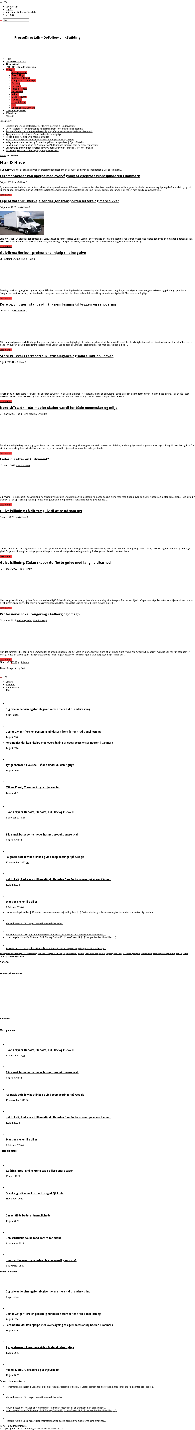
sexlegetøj (16, 956)
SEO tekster (11, 113)
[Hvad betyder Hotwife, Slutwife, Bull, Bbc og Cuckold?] (13, 806)
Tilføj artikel (12, 64)
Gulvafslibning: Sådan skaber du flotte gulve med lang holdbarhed (55, 563)
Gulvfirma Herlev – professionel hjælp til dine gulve (43, 253)
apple (22, 956)
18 (20, 840)
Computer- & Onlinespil (23, 80)
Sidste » (25, 662)
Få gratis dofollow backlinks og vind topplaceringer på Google (45, 856)
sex (64, 954)
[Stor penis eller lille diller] (13, 896)
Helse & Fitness (19, 88)
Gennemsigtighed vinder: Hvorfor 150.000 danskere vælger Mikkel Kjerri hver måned (49, 147)
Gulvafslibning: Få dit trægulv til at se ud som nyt (41, 511)
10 (27, 862)
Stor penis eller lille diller (21, 901)
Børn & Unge (18, 75)
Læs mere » (6, 195)
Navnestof (16, 99)
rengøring (109, 954)
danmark (81, 954)
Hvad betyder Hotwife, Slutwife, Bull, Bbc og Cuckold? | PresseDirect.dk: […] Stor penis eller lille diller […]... (61, 937)
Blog (135, 954)
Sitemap (10, 14)
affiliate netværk (146, 954)
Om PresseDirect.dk (16, 61)
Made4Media (20, 1426)
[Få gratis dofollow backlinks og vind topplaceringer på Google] (13, 851)
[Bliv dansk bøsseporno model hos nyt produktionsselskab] (13, 829)
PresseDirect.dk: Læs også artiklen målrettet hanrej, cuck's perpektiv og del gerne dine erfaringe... (56, 948)
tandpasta (156, 954)
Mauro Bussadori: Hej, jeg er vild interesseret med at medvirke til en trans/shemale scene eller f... (56, 934)
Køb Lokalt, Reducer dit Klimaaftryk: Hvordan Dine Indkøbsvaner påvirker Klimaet (58, 879)
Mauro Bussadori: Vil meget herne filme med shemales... (34, 923)
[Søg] (1, 2)
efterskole (73, 954)
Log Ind (9, 9)
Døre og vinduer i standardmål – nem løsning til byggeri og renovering (58, 304)
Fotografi (16, 86)
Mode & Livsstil (19, 97)
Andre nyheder (19, 72)
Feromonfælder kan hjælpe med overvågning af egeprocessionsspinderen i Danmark (49, 131)
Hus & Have (17, 91)
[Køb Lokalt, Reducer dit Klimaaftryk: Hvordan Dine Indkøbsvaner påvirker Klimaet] (13, 873)
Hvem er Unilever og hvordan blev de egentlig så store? (41, 1260)
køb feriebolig (128, 954)
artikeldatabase (56, 954)
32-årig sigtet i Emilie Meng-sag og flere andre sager (39, 1170)
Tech (13, 105)
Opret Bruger (13, 6)
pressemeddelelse (91, 954)
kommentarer (13, 687)
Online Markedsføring (29, 954)
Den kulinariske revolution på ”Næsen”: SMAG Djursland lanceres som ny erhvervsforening (52, 145)
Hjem (8, 59)
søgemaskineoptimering (12, 954)
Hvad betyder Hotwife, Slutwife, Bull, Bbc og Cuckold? (40, 812)
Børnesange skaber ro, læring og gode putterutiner (32, 150)
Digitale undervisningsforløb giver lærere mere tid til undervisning (41, 126)
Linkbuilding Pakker (16, 110)
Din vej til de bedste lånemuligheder (29, 1215)
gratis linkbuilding (44, 954)
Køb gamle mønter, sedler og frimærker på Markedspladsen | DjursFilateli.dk (46, 142)
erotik (68, 954)
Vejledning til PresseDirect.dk (21, 12)
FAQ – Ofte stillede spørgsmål (21, 67)
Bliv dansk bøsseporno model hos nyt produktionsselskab (42, 834)
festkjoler (179, 954)
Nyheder (10, 69)
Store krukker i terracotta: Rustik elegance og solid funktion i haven (56, 356)
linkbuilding (117, 954)
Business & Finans (20, 78)
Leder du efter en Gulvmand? (24, 459)
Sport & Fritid (18, 102)
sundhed (101, 954)
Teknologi (171, 954)
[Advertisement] (85, 48)
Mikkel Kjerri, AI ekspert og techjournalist (27, 137)
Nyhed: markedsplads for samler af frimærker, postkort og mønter (40, 139)
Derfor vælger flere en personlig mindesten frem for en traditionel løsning (44, 128)
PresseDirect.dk (56, 1428)
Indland (15, 94)
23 (23, 817)
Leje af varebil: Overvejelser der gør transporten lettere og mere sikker (59, 201)
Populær (10, 684)
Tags (8, 690)
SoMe (10, 956)
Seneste (9, 682)
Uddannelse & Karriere (23, 107)
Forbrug (15, 83)
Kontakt (10, 116)
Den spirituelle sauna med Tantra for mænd (34, 1238)
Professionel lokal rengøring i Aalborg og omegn (40, 614)
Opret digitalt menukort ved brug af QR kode (35, 1193)
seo (1, 954)
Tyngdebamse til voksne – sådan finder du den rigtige (33, 134)
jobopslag (164, 954)
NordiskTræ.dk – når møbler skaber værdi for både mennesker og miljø (58, 408)
